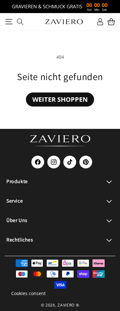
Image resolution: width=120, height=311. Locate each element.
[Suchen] (20, 21)
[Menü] (9, 21)
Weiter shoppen (60, 99)
